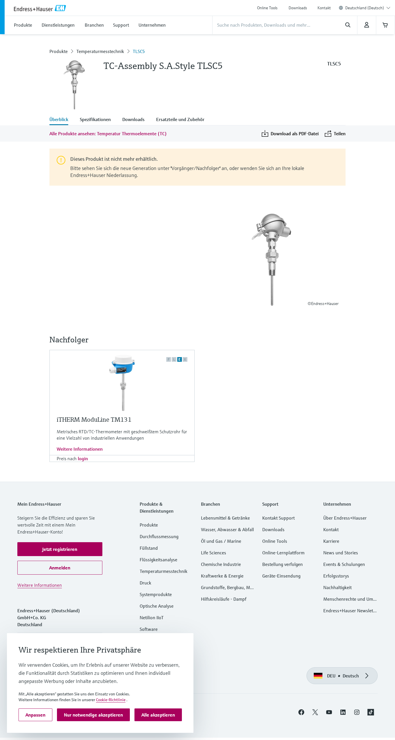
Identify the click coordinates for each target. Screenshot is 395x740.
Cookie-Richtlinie (110, 699)
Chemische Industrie (221, 564)
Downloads (298, 7)
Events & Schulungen (344, 564)
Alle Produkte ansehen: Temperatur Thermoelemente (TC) (108, 133)
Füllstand (149, 548)
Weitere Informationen (80, 449)
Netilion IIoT (152, 617)
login (83, 458)
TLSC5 (139, 51)
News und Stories (340, 553)
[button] (59, 549)
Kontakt (324, 7)
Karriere (331, 541)
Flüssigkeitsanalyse (158, 559)
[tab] (61, 119)
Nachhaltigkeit (337, 587)
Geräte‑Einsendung (281, 576)
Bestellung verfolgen (282, 564)
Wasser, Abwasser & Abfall (227, 529)
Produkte (58, 51)
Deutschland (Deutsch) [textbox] (364, 7)
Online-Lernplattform (283, 553)
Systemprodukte (156, 594)
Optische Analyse (156, 606)
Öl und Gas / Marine (221, 541)
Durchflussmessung (159, 536)
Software (149, 629)
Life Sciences (213, 553)
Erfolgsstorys (336, 576)
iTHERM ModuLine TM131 (94, 419)
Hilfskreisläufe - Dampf (223, 599)
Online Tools (267, 7)
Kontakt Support (278, 518)
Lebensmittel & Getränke (225, 518)
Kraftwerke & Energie (222, 576)
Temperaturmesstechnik (100, 51)
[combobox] (368, 8)
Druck (145, 583)
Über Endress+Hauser (345, 518)
